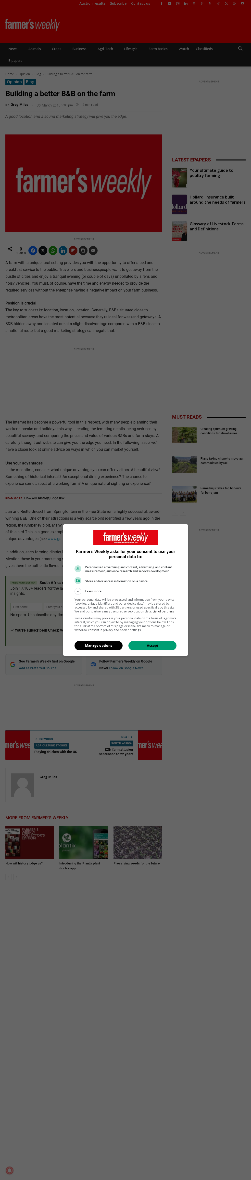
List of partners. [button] (164, 611)
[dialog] (125, 590)
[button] (125, 591)
